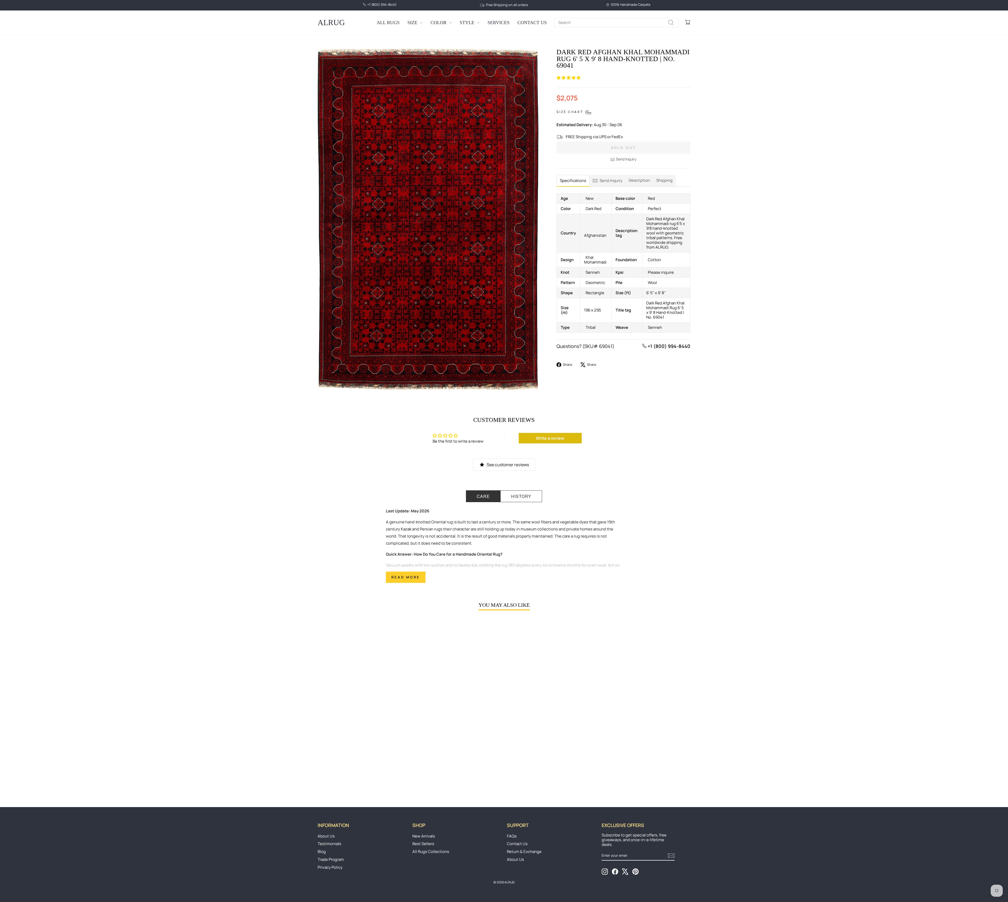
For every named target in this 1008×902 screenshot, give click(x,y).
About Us (326, 836)
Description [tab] (639, 180)
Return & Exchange (524, 851)
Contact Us (532, 22)
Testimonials (329, 843)
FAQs (512, 836)
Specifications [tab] (573, 180)
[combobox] (616, 22)
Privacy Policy (330, 867)
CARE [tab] (483, 496)
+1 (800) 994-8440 (668, 346)
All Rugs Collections (430, 851)
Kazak (406, 529)
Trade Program (331, 859)
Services (498, 22)
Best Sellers (423, 843)
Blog (322, 851)
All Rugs (388, 22)
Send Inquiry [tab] (611, 180)
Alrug (331, 22)
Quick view (362, 748)
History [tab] (521, 496)
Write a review (550, 438)
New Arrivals (423, 836)
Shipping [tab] (664, 180)
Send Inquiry (626, 159)
